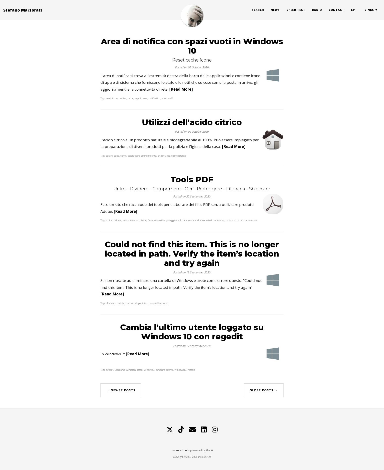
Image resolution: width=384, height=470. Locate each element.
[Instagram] (215, 429)
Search (258, 10)
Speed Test (295, 10)
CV (353, 10)
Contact (336, 10)
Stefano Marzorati (22, 10)
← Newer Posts (120, 390)
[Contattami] (192, 429)
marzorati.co (179, 450)
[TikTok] (181, 429)
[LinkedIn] (204, 429)
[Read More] (181, 89)
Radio (317, 10)
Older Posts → (264, 390)
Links (369, 10)
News (275, 10)
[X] (169, 429)
